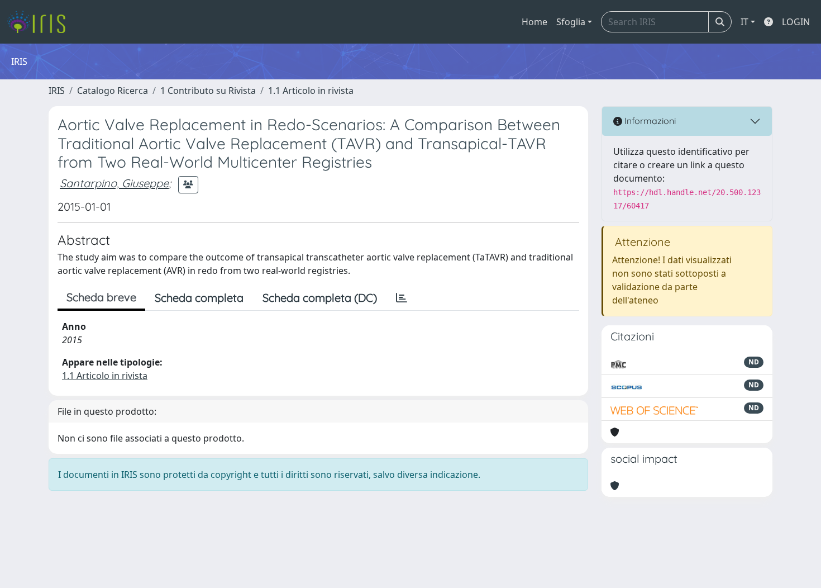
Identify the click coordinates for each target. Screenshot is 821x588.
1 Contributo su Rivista (208, 90)
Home (534, 22)
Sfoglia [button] (570, 22)
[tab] (401, 298)
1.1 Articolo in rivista (311, 90)
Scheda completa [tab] (199, 298)
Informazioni (649, 120)
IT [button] (744, 22)
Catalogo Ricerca (112, 90)
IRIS (57, 90)
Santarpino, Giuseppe (114, 183)
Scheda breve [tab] (101, 297)
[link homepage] (40, 21)
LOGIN (796, 22)
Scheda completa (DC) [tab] (319, 298)
